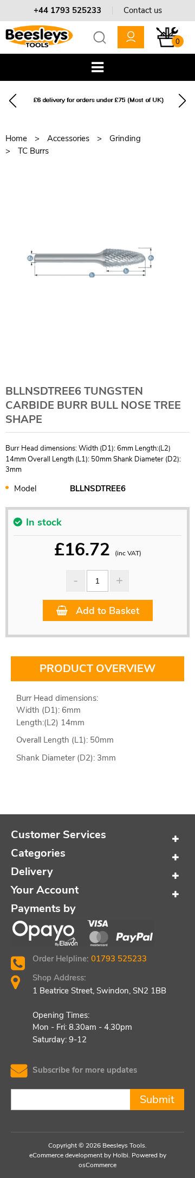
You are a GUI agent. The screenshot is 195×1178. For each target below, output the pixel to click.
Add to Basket (106, 610)
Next (182, 101)
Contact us (142, 10)
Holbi (120, 1155)
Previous (12, 101)
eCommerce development (65, 1155)
